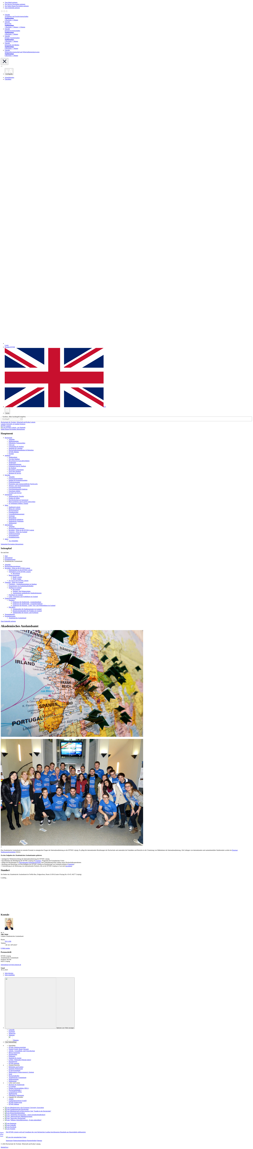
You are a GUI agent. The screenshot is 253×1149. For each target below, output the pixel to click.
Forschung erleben (14, 491)
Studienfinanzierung (15, 464)
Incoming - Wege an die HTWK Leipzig (21, 530)
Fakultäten (8, 79)
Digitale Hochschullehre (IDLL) (19, 1088)
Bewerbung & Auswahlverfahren (19, 461)
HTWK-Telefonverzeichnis (17, 1047)
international (8, 525)
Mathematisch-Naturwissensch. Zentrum (21, 1072)
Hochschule (8, 438)
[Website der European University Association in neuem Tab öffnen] (24, 1107)
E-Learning (12, 1086)
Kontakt (11, 454)
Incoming (69, 866)
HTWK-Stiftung (14, 1104)
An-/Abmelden (13, 541)
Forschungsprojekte (15, 487)
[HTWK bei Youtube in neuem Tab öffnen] (10, 1129)
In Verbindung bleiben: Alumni (18, 503)
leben (6, 505)
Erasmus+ (12, 600)
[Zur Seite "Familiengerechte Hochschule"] (17, 1109)
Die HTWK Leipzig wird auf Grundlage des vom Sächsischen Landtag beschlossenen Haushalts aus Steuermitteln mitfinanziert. (46, 1132)
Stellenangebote (14, 441)
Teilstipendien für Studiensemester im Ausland (27, 609)
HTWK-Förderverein (15, 1102)
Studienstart (12, 462)
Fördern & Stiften (14, 498)
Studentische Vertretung (16, 521)
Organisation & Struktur (16, 446)
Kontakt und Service (15, 493)
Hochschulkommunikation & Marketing (21, 450)
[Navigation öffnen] (1, 66)
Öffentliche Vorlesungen (16, 1095)
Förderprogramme (14, 482)
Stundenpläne (13, 1054)
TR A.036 (8, 941)
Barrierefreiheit (32, 1140)
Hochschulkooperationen (16, 528)
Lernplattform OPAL (15, 1092)
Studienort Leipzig (14, 507)
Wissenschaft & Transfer (16, 496)
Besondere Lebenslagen (16, 470)
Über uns (11, 445)
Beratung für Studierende (16, 1084)
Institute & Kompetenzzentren (18, 480)
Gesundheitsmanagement (16, 514)
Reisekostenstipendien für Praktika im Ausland (27, 611)
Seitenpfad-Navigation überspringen (12, 544)
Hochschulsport (13, 510)
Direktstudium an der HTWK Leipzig (20, 570)
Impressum (9, 1140)
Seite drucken (9, 973)
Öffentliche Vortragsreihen (17, 443)
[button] (9, 71)
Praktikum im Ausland (16, 595)
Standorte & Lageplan (15, 448)
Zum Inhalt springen (11, 2)
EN (105, 406)
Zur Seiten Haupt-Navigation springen (17, 6)
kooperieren (8, 494)
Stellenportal (13, 523)
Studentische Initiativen (16, 519)
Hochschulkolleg (14, 1076)
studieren (7, 455)
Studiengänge (13, 457)
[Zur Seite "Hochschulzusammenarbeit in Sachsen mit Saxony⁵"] (15, 1118)
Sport (10, 1074)
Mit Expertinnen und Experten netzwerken (22, 502)
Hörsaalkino (12, 518)
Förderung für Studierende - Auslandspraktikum (27, 604)
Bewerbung (16, 573)
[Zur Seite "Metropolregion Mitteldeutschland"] (19, 1116)
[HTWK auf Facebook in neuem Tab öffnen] (10, 1127)
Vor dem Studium (14, 459)
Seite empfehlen (10, 975)
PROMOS (12, 607)
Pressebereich (13, 1061)
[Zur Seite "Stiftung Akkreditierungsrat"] (23, 1120)
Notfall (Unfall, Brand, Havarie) (19, 1049)
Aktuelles (12, 439)
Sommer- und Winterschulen (21, 591)
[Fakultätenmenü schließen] (4, 61)
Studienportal (13, 1093)
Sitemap (39, 1140)
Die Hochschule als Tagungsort (18, 500)
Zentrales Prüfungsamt (16, 1068)
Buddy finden (17, 579)
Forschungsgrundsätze (16, 478)
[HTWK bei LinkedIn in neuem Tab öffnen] (10, 1125)
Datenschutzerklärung (20, 1140)
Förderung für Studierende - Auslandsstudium (27, 602)
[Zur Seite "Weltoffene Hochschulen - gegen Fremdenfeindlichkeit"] (25, 1115)
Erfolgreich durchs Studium (17, 466)
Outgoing (71, 864)
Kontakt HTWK (10, 347)
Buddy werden (17, 577)
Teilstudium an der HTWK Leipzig (20, 572)
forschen (7, 475)
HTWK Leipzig (6, 426)
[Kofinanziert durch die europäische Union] (16, 1137)
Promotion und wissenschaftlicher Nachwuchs (23, 484)
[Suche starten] (22, 419)
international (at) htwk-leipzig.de (11, 964)
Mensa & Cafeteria (14, 509)
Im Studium (12, 468)
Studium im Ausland (15, 588)
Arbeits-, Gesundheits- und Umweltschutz (22, 1051)
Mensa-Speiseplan (14, 1052)
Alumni (11, 1099)
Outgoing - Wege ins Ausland (18, 532)
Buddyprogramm (14, 575)
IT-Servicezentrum (14, 1070)
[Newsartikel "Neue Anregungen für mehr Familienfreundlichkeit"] (28, 1111)
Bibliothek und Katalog (16, 1067)
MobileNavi (4, 1147)
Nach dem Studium (15, 471)
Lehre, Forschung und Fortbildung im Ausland (23, 596)
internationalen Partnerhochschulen (30, 862)
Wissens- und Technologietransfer (19, 486)
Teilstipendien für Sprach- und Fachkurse (25, 612)
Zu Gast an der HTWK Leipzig (18, 580)
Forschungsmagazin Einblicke (18, 489)
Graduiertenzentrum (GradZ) (18, 1100)
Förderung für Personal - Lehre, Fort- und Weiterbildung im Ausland (34, 605)
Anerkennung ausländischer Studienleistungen (27, 593)
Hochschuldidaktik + (15, 1090)
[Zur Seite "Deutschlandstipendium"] (15, 1113)
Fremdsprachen (13, 512)
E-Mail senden (5, 948)
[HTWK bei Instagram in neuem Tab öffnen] (10, 1123)
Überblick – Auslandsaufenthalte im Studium (23, 584)
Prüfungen (12, 1056)
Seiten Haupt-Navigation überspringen (13, 429)
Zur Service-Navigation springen (15, 4)
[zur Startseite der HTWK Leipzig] (13, 427)
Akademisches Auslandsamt (17, 618)
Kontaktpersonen (14, 537)
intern (6, 539)
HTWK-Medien (14, 452)
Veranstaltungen (14, 535)
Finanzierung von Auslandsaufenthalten (21, 586)
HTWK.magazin (14, 1063)
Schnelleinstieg (9, 77)
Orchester (12, 516)
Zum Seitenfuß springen (12, 8)
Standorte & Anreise (15, 1058)
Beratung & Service (15, 473)
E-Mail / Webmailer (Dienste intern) (20, 1060)
